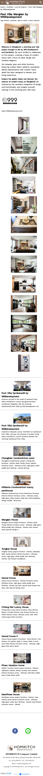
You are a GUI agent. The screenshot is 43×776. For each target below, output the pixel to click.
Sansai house (9, 578)
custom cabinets (34, 20)
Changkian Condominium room (18, 458)
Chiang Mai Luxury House (15, 607)
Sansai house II (10, 636)
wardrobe (13, 20)
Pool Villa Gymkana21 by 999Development (15, 427)
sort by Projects (21, 7)
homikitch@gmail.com (24, 763)
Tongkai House (9, 548)
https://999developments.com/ (12, 111)
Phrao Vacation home (13, 665)
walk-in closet (22, 20)
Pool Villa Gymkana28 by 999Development (15, 394)
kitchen (6, 20)
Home (2, 7)
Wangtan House (10, 519)
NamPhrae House (11, 694)
